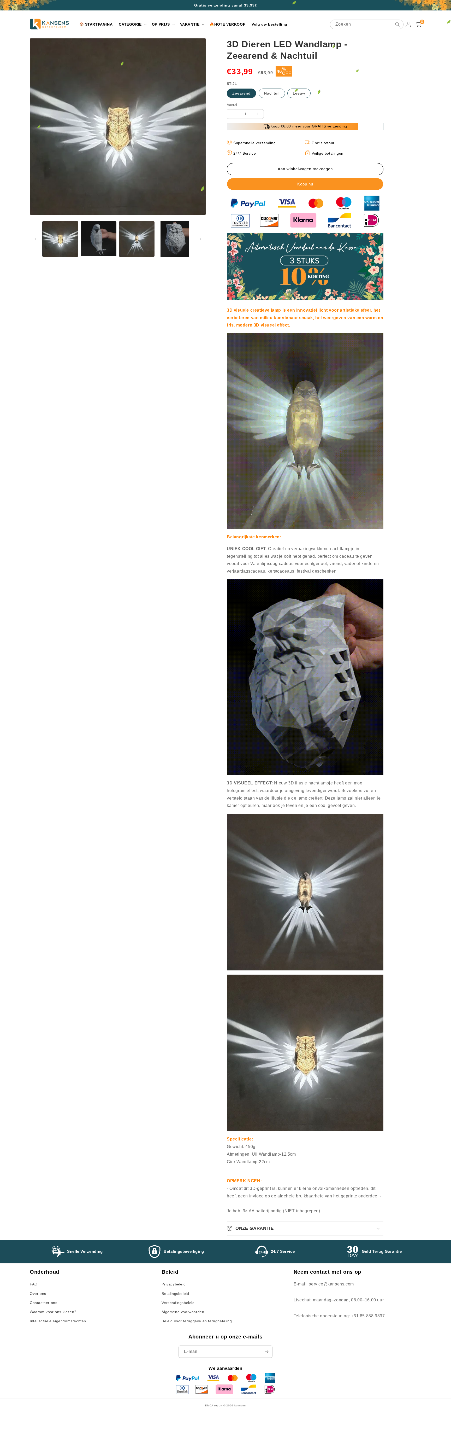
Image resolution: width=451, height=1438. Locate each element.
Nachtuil (272, 93)
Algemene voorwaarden (183, 1312)
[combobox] (366, 24)
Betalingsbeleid (175, 1293)
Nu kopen (305, 184)
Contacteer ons (43, 1303)
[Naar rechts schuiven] (200, 239)
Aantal (232, 105)
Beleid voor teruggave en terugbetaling (197, 1321)
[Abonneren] (266, 1352)
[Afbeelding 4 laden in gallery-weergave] (175, 239)
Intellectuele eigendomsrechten (58, 1321)
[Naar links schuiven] (35, 239)
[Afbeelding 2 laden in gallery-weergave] (98, 239)
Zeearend (241, 93)
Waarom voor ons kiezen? (53, 1312)
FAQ (34, 1284)
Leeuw (299, 93)
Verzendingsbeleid (178, 1303)
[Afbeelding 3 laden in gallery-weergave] (137, 239)
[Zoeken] (397, 24)
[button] (132, 24)
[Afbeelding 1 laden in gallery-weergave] (60, 239)
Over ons (38, 1293)
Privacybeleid (174, 1284)
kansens (240, 1405)
